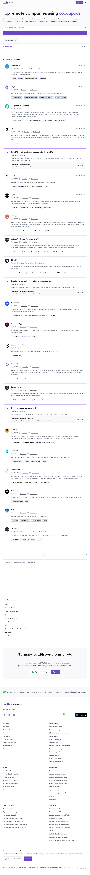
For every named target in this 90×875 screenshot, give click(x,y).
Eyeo (13, 195)
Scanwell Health (18, 345)
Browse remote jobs (55, 730)
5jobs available (80, 86)
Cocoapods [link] (31, 562)
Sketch (14, 430)
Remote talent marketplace (58, 783)
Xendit (13, 364)
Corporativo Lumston (20, 106)
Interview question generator (59, 780)
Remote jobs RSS (54, 755)
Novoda (14, 491)
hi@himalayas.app (9, 709)
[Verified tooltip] (19, 65)
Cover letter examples (56, 749)
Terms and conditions (10, 742)
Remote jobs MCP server (57, 812)
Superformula (16, 387)
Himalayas (7, 562)
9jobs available (80, 65)
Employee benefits (9, 739)
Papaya (14, 216)
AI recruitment (54, 786)
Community (7, 730)
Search (45, 33)
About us (6, 727)
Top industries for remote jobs (13, 821)
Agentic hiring (54, 790)
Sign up (55, 672)
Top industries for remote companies (15, 828)
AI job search (53, 736)
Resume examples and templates (60, 745)
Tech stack (42, 69)
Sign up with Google (41, 672)
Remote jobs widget (55, 758)
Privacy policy (7, 745)
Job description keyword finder (59, 815)
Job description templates (58, 777)
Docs (4, 733)
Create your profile (55, 727)
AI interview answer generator (59, 831)
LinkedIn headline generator (58, 834)
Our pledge (82, 692)
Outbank (14, 451)
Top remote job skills (9, 815)
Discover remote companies (58, 733)
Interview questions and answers (60, 752)
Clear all (84, 46)
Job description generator (58, 774)
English (82, 868)
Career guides (54, 742)
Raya (13, 87)
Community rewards (56, 761)
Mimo (13, 510)
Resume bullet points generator (59, 824)
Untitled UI (61, 868)
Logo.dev (14, 870)
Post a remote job (55, 771)
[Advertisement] (45, 54)
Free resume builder (55, 818)
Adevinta (15, 303)
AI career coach (8, 790)
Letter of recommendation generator (61, 840)
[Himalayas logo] (10, 2)
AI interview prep (8, 786)
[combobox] (46, 28)
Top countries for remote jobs (12, 818)
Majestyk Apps (17, 324)
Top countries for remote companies (15, 824)
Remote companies (19, 562)
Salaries (23, 69)
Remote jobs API (54, 809)
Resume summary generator (58, 821)
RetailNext (15, 470)
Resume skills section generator (59, 828)
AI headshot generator (10, 783)
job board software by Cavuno (44, 868)
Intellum (14, 176)
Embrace (14, 529)
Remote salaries (8, 809)
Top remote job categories (11, 812)
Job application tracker (10, 774)
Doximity (14, 66)
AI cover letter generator (11, 780)
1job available (80, 105)
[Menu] (85, 2)
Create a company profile (57, 793)
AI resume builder (8, 777)
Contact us (6, 749)
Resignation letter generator (58, 837)
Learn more (79, 165)
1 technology (8, 40)
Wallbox (14, 129)
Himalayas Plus (8, 771)
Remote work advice (56, 739)
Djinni (13, 260)
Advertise (52, 799)
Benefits (33, 69)
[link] (7, 562)
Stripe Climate (70, 692)
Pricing (51, 796)
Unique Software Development (24, 239)
